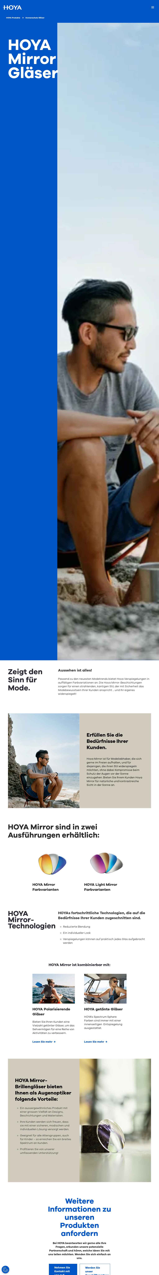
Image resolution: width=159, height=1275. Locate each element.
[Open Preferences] (5, 1269)
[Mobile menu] (153, 7)
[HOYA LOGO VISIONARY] (12, 7)
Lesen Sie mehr (42, 1042)
